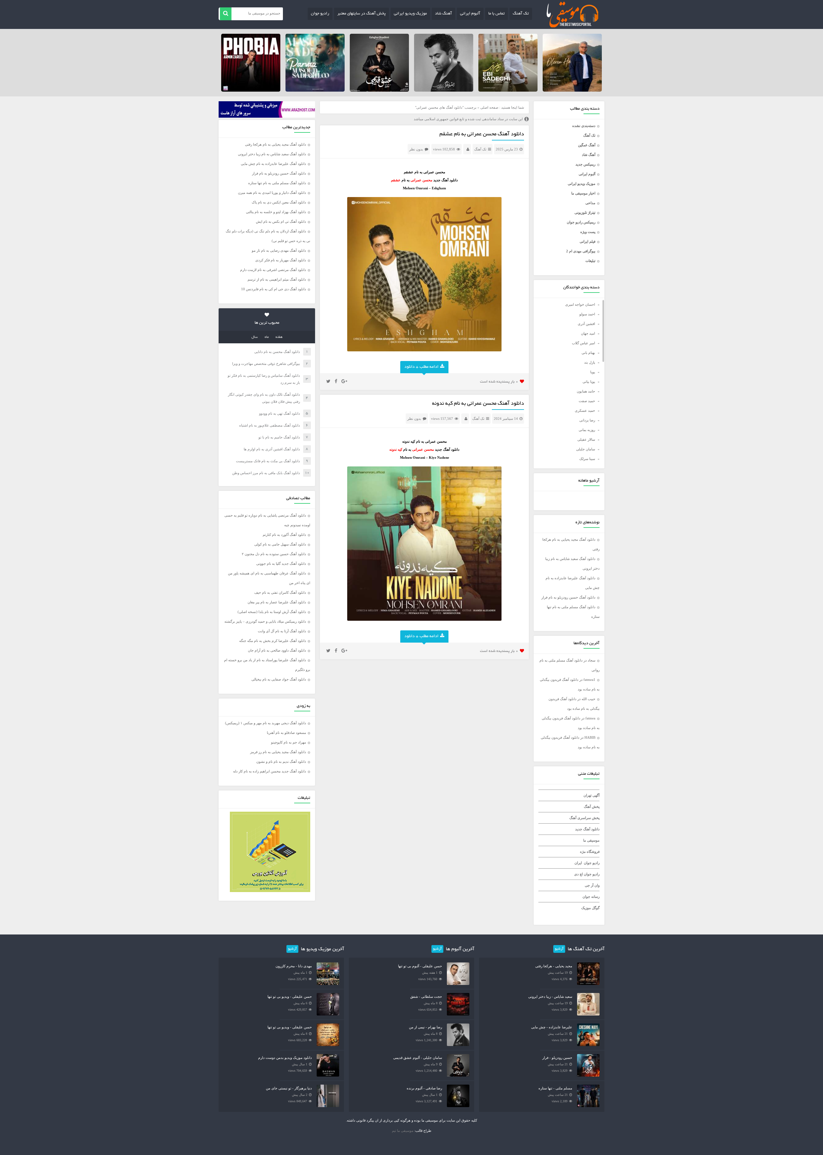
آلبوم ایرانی (470, 14)
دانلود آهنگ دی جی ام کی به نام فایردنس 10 (273, 289)
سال (254, 337)
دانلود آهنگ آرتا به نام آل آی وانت (282, 631)
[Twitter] (328, 381)
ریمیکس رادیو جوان (581, 222)
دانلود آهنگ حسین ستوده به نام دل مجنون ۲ (274, 554)
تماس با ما (496, 14)
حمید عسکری (585, 410)
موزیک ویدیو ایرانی (410, 14)
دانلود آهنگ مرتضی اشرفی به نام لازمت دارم (273, 270)
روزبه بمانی (587, 430)
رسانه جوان (591, 896)
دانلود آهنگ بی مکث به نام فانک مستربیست (268, 461)
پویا (592, 372)
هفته (279, 337)
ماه (267, 337)
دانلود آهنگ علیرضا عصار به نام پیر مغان (277, 602)
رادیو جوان (320, 14)
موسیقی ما (591, 840)
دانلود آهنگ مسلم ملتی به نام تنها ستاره (277, 183)
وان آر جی (592, 885)
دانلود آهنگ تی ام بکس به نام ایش (281, 221)
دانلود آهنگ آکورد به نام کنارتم (284, 535)
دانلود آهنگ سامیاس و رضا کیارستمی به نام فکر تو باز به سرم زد (264, 379)
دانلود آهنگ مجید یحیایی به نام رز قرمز (278, 752)
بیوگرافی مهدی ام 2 (580, 251)
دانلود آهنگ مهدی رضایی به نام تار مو (279, 250)
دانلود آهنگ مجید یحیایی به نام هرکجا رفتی (275, 144)
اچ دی (579, 874)
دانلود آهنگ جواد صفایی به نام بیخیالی (278, 679)
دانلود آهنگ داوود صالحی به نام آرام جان (277, 650)
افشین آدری (586, 324)
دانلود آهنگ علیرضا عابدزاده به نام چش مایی (273, 164)
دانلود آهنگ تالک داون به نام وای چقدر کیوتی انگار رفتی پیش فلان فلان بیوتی (264, 398)
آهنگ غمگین (586, 145)
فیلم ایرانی (587, 241)
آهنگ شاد (443, 14)
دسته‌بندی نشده (583, 126)
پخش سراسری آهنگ (584, 818)
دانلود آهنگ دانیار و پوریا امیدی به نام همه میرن (272, 192)
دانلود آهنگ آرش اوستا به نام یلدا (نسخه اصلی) (272, 612)
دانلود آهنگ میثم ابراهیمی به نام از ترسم (277, 279)
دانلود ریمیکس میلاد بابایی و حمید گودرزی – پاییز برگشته (265, 621)
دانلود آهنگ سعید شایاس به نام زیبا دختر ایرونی (272, 154)
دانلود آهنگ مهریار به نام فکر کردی (280, 260)
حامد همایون (586, 391)
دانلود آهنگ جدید (587, 829)
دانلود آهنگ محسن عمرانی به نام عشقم (481, 134)
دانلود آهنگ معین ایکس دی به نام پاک (279, 202)
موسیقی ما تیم (402, 1130)
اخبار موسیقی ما (583, 193)
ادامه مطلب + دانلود (421, 367)
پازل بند (589, 362)
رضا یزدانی (587, 420)
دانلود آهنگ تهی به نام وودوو (279, 413)
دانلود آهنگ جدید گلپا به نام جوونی (281, 563)
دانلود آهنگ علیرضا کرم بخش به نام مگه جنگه (272, 641)
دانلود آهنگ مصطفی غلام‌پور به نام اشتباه (269, 425)
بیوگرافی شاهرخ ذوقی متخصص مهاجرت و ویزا (266, 363)
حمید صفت (587, 401)
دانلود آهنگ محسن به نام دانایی (277, 352)
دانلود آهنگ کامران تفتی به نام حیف (280, 592)
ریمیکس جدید (585, 164)
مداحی (590, 203)
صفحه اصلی (489, 107)
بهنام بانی (588, 353)
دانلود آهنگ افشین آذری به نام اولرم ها (272, 449)
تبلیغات (590, 261)
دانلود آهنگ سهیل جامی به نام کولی (280, 544)
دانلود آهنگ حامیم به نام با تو (279, 437)
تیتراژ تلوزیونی (584, 212)
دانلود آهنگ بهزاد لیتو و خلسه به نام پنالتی (276, 212)
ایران (578, 863)
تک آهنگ (521, 14)
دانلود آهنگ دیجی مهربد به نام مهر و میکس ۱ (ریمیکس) (265, 723)
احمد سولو (587, 314)
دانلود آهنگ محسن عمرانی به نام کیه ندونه (478, 404)
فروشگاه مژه (590, 851)
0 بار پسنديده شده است (499, 382)
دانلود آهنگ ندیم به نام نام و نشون (281, 761)
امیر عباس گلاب (583, 343)
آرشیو (559, 949)
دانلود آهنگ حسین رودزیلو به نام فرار (568, 597)
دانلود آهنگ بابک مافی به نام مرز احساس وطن (266, 473)
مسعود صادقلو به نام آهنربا (286, 733)
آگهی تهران (591, 795)
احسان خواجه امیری (580, 304)
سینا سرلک (587, 459)
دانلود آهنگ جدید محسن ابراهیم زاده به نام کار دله (269, 771)
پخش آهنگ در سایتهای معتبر (361, 14)
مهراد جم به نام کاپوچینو (288, 742)
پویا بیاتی (589, 381)
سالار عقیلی (586, 439)
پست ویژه (587, 232)
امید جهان (588, 333)
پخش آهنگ (592, 806)
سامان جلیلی (585, 449)
